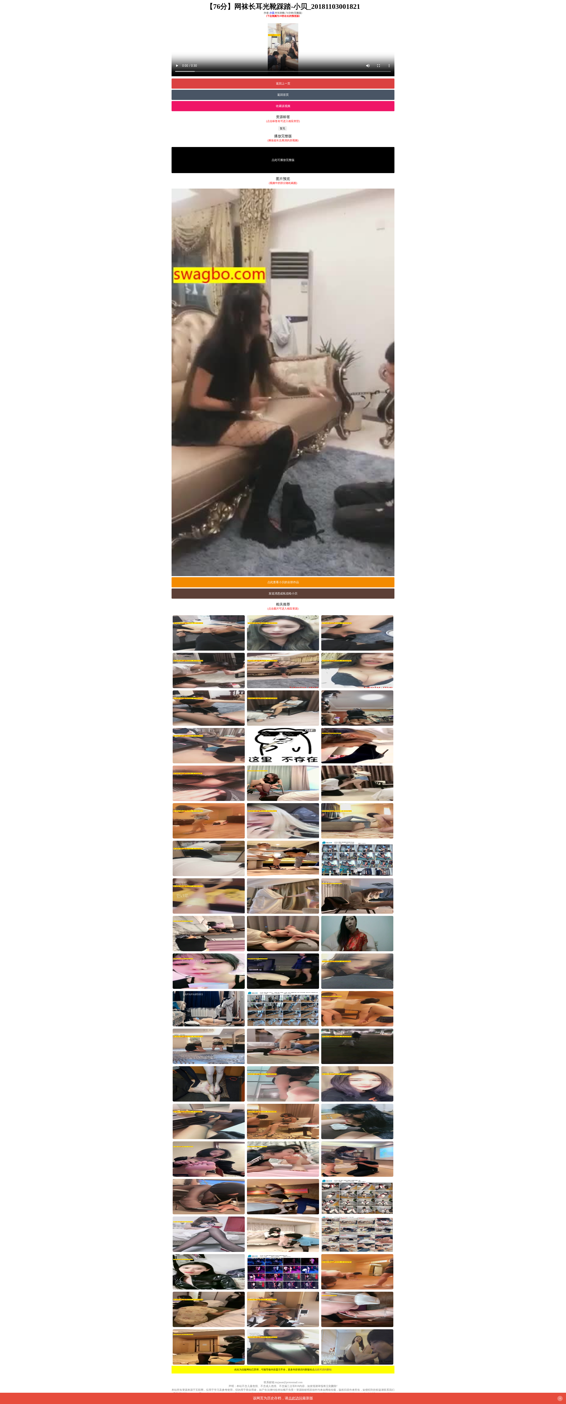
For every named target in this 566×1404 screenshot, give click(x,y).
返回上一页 (283, 83)
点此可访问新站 (323, 1369)
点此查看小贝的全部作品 (283, 582)
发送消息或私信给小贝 (283, 593)
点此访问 (295, 1398)
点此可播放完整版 (283, 160)
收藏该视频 (283, 106)
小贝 (272, 12)
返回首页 (283, 94)
